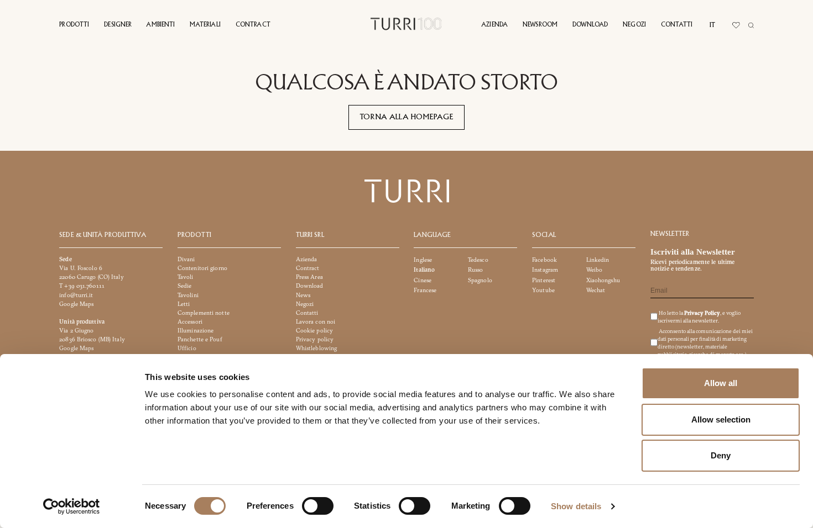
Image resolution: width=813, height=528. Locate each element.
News (303, 295)
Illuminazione (195, 330)
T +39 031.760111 (82, 286)
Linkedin (597, 259)
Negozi (634, 25)
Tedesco (478, 259)
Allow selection (721, 419)
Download (590, 25)
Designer (118, 25)
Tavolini (188, 295)
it (712, 25)
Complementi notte (204, 312)
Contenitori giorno (202, 268)
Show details (576, 506)
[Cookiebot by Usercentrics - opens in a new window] (71, 506)
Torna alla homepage (407, 117)
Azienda (495, 25)
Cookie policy (314, 330)
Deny (721, 455)
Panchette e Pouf (200, 339)
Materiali (205, 25)
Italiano (424, 270)
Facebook (544, 259)
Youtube (543, 290)
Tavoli (186, 277)
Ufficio (187, 348)
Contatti (676, 25)
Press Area (309, 277)
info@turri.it (76, 295)
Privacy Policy (701, 312)
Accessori (190, 321)
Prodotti (74, 25)
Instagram (545, 270)
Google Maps (76, 304)
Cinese (422, 280)
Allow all (720, 383)
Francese (425, 290)
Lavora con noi (316, 321)
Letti (184, 304)
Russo (475, 270)
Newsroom (540, 25)
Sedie (185, 286)
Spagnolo (480, 280)
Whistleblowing (316, 348)
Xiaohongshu (603, 280)
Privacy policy (315, 339)
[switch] (317, 506)
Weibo (594, 270)
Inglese (423, 259)
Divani (186, 259)
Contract (253, 25)
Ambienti (161, 25)
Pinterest (543, 280)
